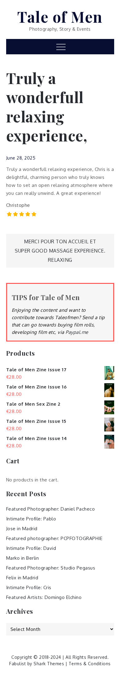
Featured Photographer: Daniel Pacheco (50, 509)
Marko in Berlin (22, 558)
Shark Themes (50, 663)
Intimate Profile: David (31, 548)
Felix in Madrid (22, 578)
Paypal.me (77, 332)
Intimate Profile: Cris (28, 587)
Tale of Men (60, 16)
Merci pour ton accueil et (60, 241)
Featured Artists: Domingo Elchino (44, 597)
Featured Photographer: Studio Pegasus (50, 568)
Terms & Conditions (90, 663)
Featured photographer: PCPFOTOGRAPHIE (54, 538)
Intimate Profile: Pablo (31, 519)
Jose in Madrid (22, 528)
